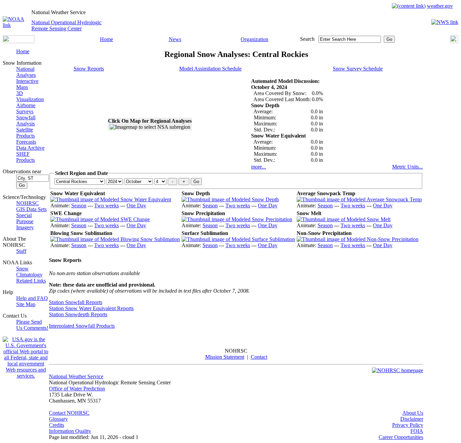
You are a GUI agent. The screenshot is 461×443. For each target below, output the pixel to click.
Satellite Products (25, 133)
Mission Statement (224, 357)
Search (307, 39)
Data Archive (30, 148)
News (175, 39)
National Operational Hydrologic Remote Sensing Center (66, 25)
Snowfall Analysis (25, 120)
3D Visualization (30, 96)
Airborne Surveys (25, 108)
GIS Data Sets (31, 209)
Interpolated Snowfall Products (82, 326)
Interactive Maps (27, 84)
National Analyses (26, 72)
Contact (259, 357)
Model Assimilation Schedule (210, 68)
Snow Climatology (29, 271)
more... (258, 167)
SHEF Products (25, 157)
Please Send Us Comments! (32, 325)
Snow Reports (89, 68)
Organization (254, 39)
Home (106, 39)
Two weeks (106, 205)
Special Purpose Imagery (25, 221)
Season (78, 205)
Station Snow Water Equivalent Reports (91, 308)
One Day (136, 205)
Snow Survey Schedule (358, 68)
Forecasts (26, 142)
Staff (21, 251)
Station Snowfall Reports (75, 302)
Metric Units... (407, 167)
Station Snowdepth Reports (78, 314)
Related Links (31, 281)
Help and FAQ (32, 298)
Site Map (25, 304)
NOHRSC (27, 203)
